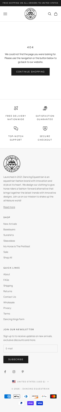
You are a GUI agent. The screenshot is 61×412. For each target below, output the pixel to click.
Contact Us (9, 296)
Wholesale (9, 302)
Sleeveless (9, 240)
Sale (5, 251)
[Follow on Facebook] (5, 371)
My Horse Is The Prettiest (16, 246)
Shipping (8, 285)
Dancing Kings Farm (13, 319)
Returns (7, 291)
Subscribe (15, 359)
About (6, 274)
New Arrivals (10, 223)
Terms (6, 313)
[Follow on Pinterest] (22, 371)
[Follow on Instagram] (14, 371)
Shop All (7, 257)
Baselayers (9, 229)
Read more (9, 207)
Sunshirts (8, 235)
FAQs (6, 279)
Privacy (7, 308)
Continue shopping (30, 71)
